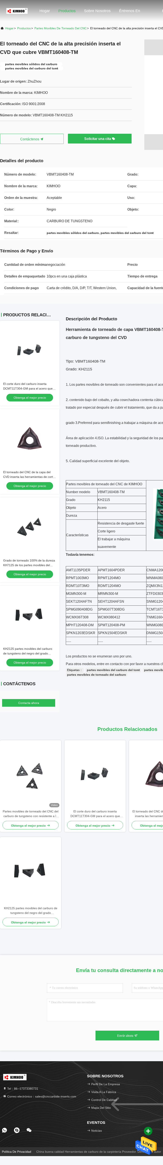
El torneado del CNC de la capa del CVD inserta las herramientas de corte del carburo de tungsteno (29, 476)
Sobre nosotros (97, 11)
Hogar (44, 11)
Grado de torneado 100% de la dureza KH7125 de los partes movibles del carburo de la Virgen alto (29, 565)
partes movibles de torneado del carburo (96, 674)
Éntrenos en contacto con (130, 13)
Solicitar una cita (98, 139)
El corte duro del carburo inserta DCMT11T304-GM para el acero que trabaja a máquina (28, 388)
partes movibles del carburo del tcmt (113, 670)
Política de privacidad (16, 1151)
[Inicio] (17, 10)
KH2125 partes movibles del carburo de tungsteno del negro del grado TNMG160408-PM (27, 653)
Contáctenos (30, 139)
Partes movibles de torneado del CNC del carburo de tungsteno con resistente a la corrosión (30, 814)
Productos (67, 11)
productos (24, 28)
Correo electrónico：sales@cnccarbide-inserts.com (41, 1096)
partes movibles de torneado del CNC (60, 28)
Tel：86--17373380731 (22, 1088)
